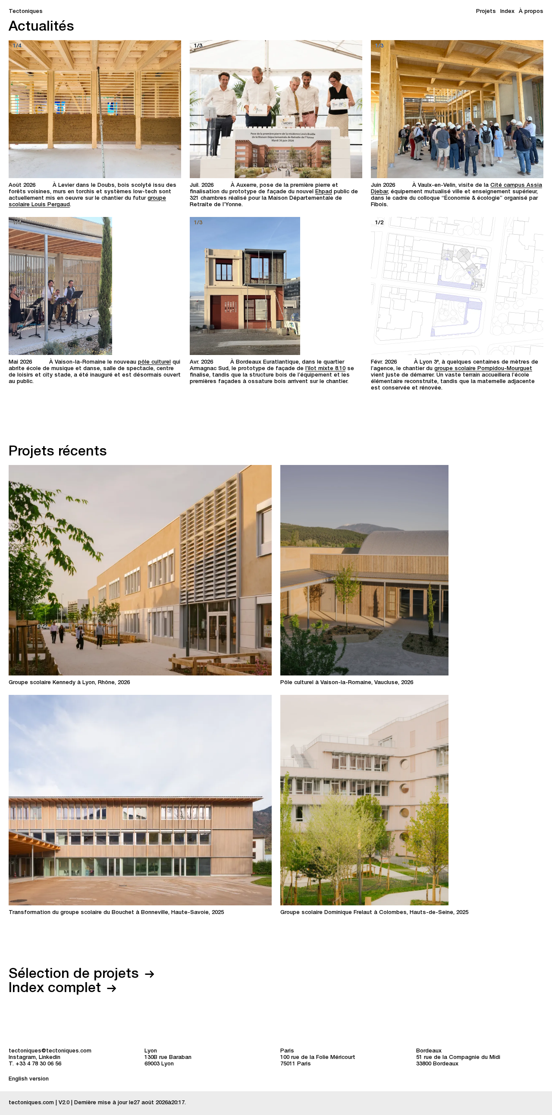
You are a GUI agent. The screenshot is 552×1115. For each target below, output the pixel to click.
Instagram (22, 1058)
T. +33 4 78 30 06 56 (35, 1064)
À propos (531, 12)
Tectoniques (26, 12)
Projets (486, 12)
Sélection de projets (76, 975)
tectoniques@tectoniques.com (50, 1051)
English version (29, 1079)
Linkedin (49, 1058)
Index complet (57, 989)
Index (507, 12)
